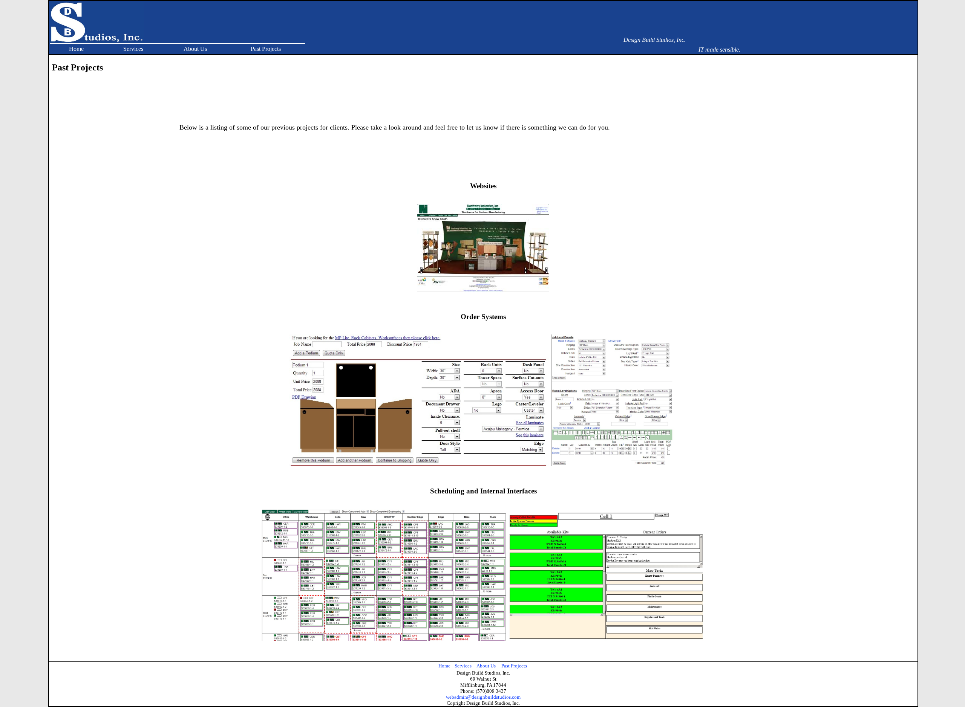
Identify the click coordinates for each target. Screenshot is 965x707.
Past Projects (266, 49)
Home (76, 49)
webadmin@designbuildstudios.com (483, 697)
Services (133, 49)
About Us (195, 49)
